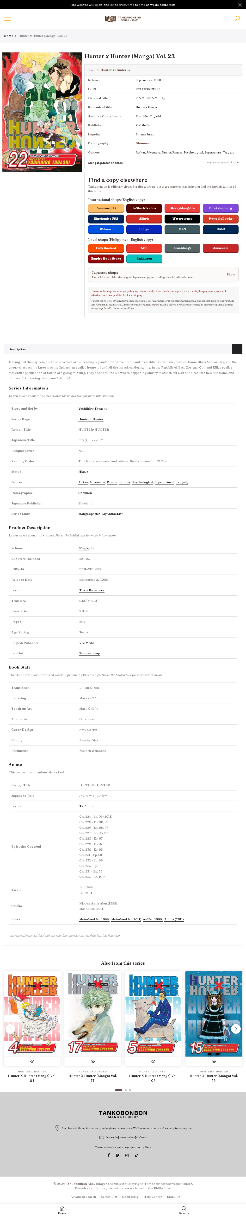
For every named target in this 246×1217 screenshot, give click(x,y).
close (6, 4)
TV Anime (86, 806)
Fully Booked (106, 248)
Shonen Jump (89, 653)
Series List (109, 1196)
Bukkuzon (144, 258)
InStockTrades (144, 208)
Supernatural (164, 482)
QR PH (185, 291)
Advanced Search (83, 1196)
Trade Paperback (92, 590)
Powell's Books (221, 218)
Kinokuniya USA (106, 218)
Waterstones (182, 218)
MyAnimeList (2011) (126, 919)
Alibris (144, 218)
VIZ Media (86, 643)
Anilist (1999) (153, 919)
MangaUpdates (89, 514)
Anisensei (220, 248)
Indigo (144, 229)
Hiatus (83, 471)
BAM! (221, 229)
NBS (144, 248)
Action (83, 482)
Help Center (152, 1196)
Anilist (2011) (174, 919)
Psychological (142, 482)
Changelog (130, 1196)
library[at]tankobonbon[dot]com (126, 1137)
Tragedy (182, 482)
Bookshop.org (220, 208)
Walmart (106, 229)
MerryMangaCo (182, 208)
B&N (182, 229)
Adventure (97, 482)
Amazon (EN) (106, 208)
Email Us (173, 1196)
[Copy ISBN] (158, 89)
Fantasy (124, 482)
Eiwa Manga (182, 248)
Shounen (143, 143)
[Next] (236, 1029)
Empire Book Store (106, 258)
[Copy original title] (163, 98)
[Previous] (10, 1029)
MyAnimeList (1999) (94, 919)
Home (8, 36)
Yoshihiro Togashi (92, 408)
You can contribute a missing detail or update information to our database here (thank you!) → (64, 935)
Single (84, 548)
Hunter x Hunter (115, 70)
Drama (112, 482)
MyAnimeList (112, 514)
